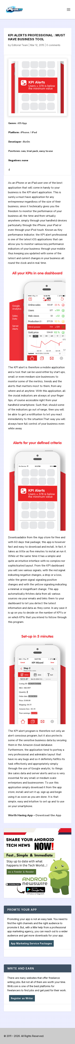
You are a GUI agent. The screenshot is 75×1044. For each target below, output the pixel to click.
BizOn (26, 141)
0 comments (53, 45)
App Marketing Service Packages (31, 943)
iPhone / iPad (29, 132)
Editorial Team (20, 45)
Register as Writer (22, 998)
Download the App (48, 815)
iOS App (22, 123)
